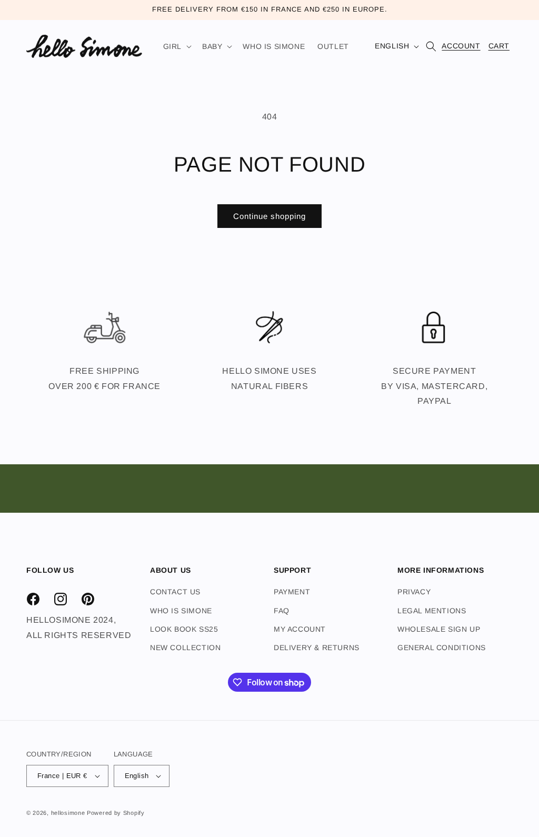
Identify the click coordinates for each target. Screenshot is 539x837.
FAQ (282, 610)
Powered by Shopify (116, 813)
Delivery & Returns (317, 647)
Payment (292, 591)
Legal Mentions (431, 610)
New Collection (185, 647)
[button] (176, 46)
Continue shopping (269, 216)
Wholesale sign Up (438, 629)
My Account (300, 629)
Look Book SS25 (184, 629)
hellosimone (68, 813)
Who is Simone (181, 610)
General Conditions (441, 647)
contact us (175, 591)
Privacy (414, 591)
